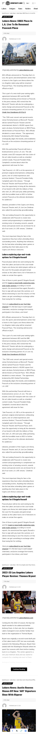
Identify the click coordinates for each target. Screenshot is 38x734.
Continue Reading (19, 669)
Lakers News (7, 16)
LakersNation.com (26, 70)
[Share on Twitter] (17, 731)
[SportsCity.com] (14, 3)
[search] (23, 3)
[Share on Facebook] (12, 731)
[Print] (25, 731)
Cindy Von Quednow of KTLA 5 (14, 112)
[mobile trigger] (4, 3)
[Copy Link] (21, 731)
